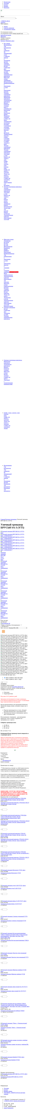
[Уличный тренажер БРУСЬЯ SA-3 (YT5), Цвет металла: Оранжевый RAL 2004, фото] (15, 641)
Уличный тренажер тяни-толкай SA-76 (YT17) (13, 991)
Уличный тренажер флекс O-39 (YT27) (11, 903)
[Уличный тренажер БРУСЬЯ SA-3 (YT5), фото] (13, 532)
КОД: (2, 620)
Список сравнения (9, 28)
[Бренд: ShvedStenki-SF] (5, 623)
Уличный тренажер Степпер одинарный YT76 (13, 920)
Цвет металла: (5, 628)
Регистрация (7, 35)
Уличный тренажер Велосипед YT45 (11, 873)
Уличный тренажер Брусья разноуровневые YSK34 (15, 940)
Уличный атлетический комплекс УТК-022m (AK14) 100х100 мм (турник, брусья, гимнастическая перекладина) (15, 822)
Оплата (6, 4)
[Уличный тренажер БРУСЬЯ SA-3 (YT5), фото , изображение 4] (13, 541)
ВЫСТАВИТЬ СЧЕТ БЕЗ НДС (14, 677)
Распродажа (7, 2)
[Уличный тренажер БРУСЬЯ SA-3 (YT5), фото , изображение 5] (13, 544)
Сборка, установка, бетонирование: (10, 625)
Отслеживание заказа (6, 33)
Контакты (6, 7)
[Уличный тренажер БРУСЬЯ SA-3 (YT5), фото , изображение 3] (13, 538)
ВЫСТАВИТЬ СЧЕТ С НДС (14, 679)
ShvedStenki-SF (7, 760)
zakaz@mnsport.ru (8, 1108)
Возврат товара (8, 1091)
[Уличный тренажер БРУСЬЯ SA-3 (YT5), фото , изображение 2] (13, 535)
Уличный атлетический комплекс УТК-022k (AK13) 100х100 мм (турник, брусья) (15, 803)
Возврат (6, 6)
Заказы (6, 26)
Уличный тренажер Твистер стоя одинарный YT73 (14, 957)
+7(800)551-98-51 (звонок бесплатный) (14, 1101)
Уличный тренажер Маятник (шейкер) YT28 (13, 974)
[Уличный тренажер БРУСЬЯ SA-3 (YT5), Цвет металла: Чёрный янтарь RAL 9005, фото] (15, 672)
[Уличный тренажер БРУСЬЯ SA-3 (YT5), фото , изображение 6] (13, 547)
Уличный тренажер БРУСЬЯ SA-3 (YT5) (12, 1076)
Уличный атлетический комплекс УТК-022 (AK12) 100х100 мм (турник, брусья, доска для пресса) (14, 840)
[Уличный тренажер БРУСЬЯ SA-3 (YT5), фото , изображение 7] (13, 550)
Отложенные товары (9, 29)
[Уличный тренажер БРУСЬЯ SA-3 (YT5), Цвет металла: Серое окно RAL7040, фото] (15, 664)
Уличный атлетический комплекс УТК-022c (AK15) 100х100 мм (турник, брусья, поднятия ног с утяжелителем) (15, 859)
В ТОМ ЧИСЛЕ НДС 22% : (8, 675)
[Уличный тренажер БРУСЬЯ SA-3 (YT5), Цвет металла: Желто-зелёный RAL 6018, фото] (15, 655)
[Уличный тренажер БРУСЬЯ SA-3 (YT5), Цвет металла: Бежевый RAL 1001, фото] (3, 631)
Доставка (6, 3)
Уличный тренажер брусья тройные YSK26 (12, 1010)
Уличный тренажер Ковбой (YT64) (10, 1060)
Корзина (3, 40)
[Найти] (16, 18)
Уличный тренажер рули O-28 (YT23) (11, 888)
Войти (2, 35)
